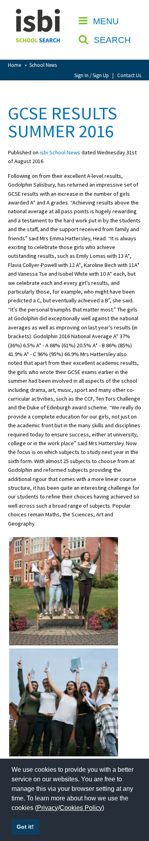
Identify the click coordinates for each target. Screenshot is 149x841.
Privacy (47, 807)
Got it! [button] (25, 826)
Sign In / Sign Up (91, 75)
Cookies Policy (81, 807)
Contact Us (129, 75)
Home (14, 65)
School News (43, 65)
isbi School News (60, 152)
